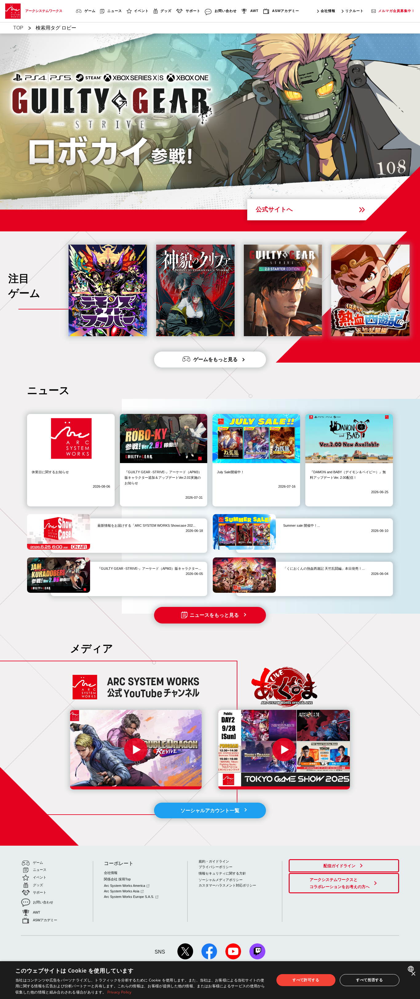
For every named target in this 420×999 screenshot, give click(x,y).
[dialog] (210, 980)
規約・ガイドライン (214, 861)
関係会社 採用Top (117, 879)
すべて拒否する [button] (369, 979)
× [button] (413, 974)
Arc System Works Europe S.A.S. (129, 897)
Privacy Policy (119, 992)
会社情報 (328, 11)
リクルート (354, 11)
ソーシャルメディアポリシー (221, 880)
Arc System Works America (124, 885)
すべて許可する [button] (305, 979)
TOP (18, 27)
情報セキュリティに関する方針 (222, 873)
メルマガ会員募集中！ (396, 11)
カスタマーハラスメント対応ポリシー (227, 885)
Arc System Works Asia (121, 891)
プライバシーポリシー (215, 867)
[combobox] (411, 969)
